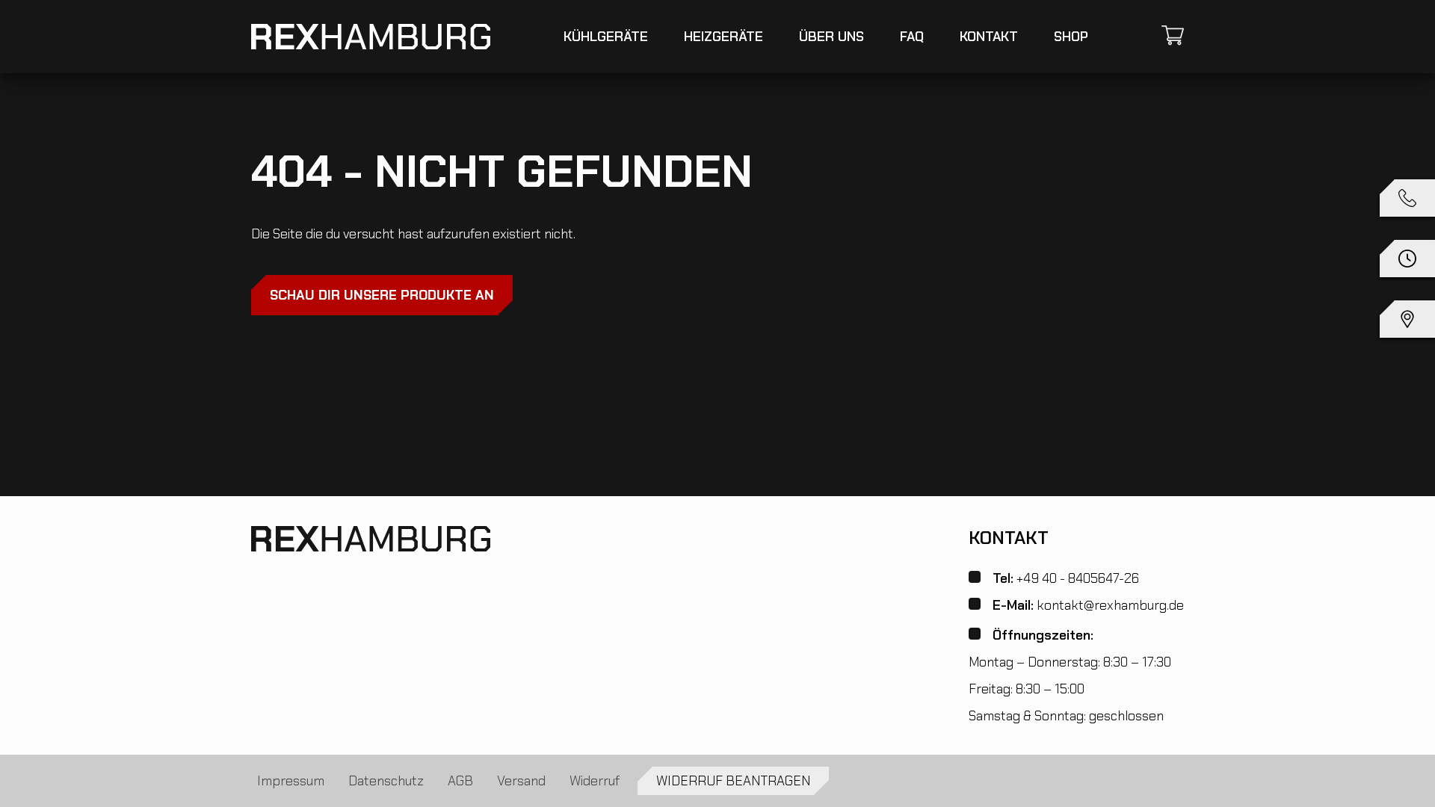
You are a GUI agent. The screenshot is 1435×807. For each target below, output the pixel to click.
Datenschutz (386, 781)
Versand (521, 781)
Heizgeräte (723, 37)
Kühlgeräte (606, 37)
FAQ (912, 37)
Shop (1071, 37)
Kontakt (989, 37)
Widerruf (595, 781)
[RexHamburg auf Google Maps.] (1407, 321)
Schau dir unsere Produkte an (382, 295)
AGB (460, 781)
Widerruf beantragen (733, 781)
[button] (1407, 261)
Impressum (290, 781)
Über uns (831, 37)
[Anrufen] (1407, 200)
